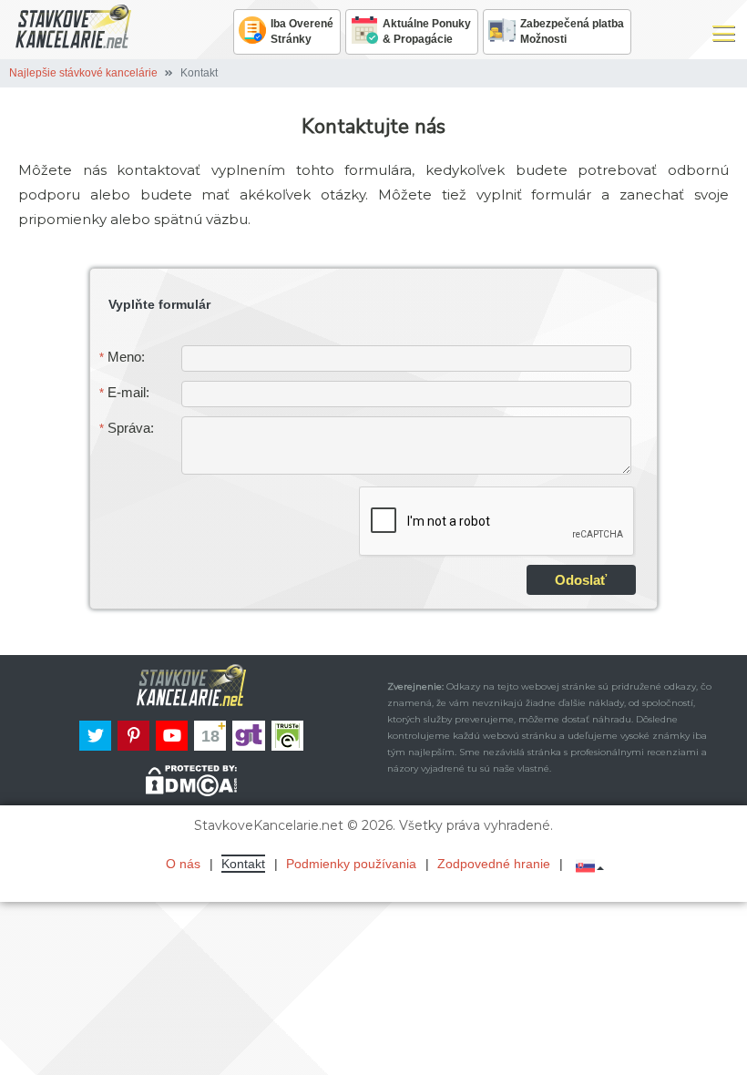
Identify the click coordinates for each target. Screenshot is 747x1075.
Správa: (126, 427)
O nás (183, 863)
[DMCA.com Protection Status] (191, 780)
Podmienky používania (351, 863)
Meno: (122, 356)
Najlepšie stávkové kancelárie (83, 73)
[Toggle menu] (723, 32)
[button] (595, 865)
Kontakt (243, 863)
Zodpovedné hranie (493, 863)
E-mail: (124, 392)
